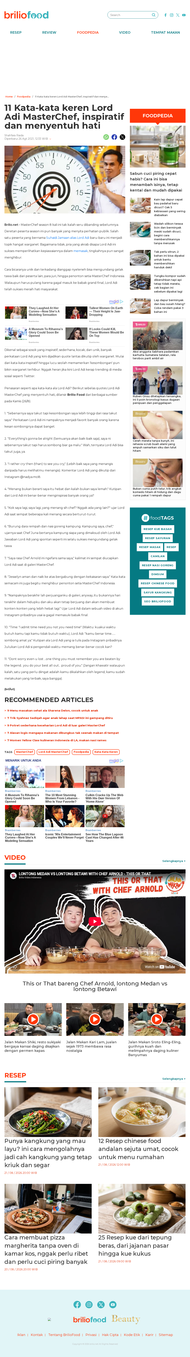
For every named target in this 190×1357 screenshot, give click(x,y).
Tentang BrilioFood (64, 1335)
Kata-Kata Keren (106, 752)
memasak (80, 251)
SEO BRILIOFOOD (157, 601)
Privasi (91, 1335)
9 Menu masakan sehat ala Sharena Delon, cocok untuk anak (52, 710)
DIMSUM (157, 574)
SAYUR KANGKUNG (158, 592)
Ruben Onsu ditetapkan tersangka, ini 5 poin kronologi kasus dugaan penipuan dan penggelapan (157, 400)
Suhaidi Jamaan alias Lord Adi (67, 238)
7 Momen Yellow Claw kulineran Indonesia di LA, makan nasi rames (57, 740)
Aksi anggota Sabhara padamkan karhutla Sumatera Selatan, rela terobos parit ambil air (156, 355)
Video (124, 32)
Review (49, 32)
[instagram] (171, 14)
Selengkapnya (172, 861)
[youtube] (184, 14)
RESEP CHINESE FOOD (158, 583)
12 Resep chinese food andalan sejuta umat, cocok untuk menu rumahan (138, 1149)
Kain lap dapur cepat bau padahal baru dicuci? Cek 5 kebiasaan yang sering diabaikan (169, 207)
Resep (16, 32)
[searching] (153, 14)
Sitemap (166, 1335)
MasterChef (24, 752)
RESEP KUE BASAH (158, 529)
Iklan (21, 1335)
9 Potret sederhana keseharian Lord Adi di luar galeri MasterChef (56, 725)
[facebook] (165, 14)
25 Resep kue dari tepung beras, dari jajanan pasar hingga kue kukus (135, 1245)
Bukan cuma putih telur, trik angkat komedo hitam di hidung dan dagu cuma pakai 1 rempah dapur (157, 492)
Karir (149, 1335)
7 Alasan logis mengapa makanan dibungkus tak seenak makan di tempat (63, 733)
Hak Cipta (110, 1335)
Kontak (37, 1335)
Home (9, 96)
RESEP (171, 547)
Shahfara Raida (14, 135)
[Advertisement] (95, 66)
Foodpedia (88, 32)
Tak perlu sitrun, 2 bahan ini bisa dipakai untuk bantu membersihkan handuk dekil (169, 259)
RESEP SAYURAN (157, 538)
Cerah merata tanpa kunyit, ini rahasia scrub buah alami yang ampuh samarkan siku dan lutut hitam (154, 445)
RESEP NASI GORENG (158, 565)
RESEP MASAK (150, 547)
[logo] (26, 14)
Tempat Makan (165, 32)
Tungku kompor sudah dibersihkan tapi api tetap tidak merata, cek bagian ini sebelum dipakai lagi (170, 283)
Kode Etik (132, 1335)
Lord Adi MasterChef (53, 752)
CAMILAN (158, 556)
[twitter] (177, 14)
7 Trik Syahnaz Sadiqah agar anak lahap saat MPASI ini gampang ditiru (60, 718)
